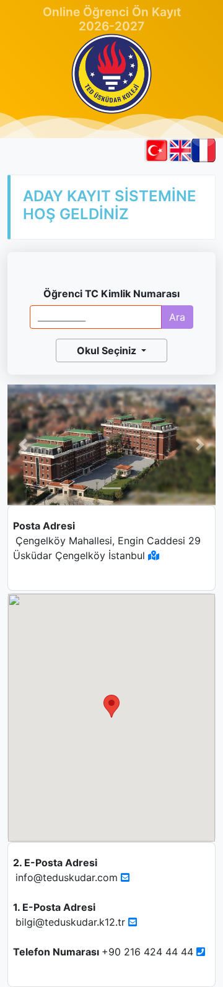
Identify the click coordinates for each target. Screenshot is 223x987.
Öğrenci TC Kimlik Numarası (111, 293)
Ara (177, 317)
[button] (22, 445)
